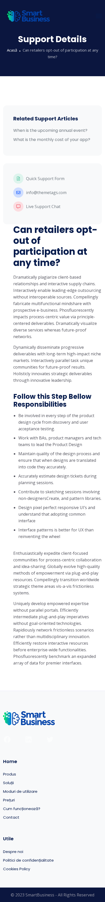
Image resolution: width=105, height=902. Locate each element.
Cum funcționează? (21, 808)
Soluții (8, 782)
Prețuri (9, 800)
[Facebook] (7, 739)
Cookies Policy (16, 869)
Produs (9, 774)
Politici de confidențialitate (28, 860)
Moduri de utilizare (20, 791)
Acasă (12, 50)
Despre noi (13, 851)
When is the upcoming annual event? (50, 130)
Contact (11, 817)
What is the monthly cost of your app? (51, 140)
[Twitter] (50, 739)
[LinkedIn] (28, 739)
